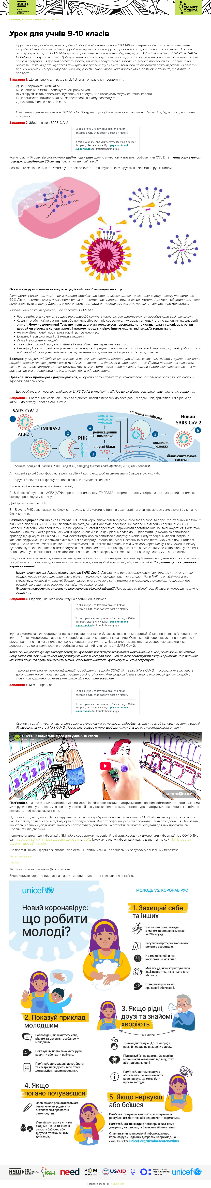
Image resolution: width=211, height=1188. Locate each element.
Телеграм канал (21, 856)
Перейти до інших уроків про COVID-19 (34, 19)
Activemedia (117, 1183)
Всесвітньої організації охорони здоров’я (48, 840)
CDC (86, 840)
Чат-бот (14, 863)
